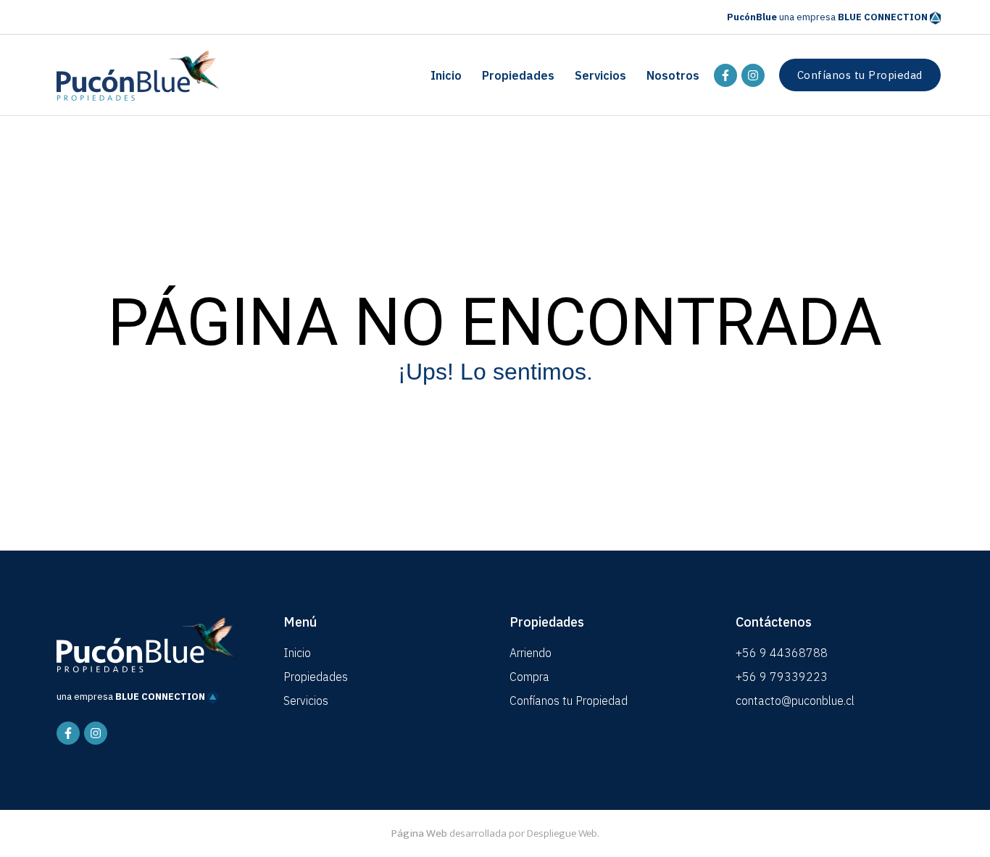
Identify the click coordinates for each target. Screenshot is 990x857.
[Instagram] (753, 75)
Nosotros (672, 75)
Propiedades (518, 75)
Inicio (446, 75)
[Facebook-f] (725, 75)
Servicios (600, 75)
